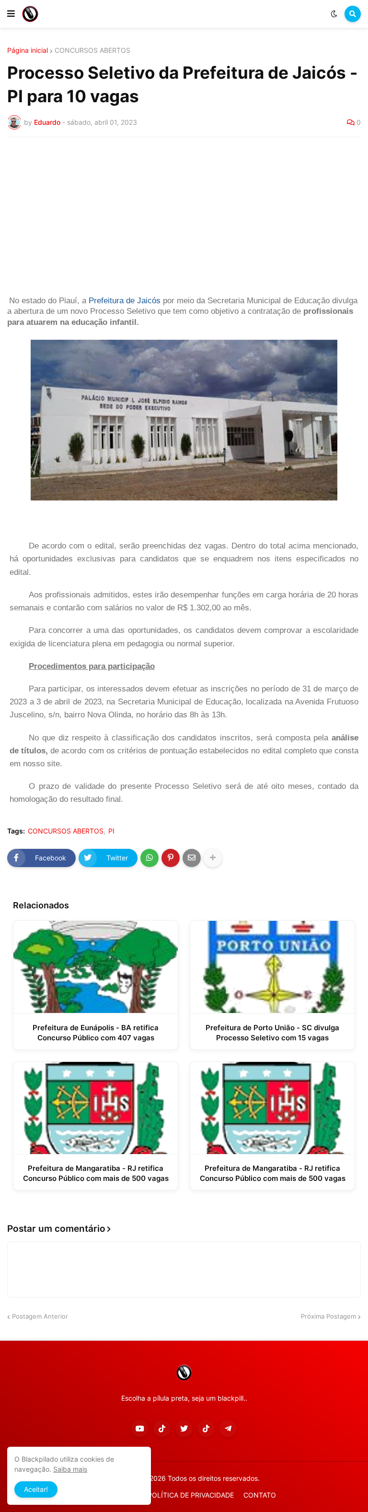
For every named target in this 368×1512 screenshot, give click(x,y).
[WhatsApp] (149, 858)
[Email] (192, 858)
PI (111, 831)
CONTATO (259, 1495)
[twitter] (184, 1428)
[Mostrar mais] (213, 858)
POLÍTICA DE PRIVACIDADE (191, 1495)
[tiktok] (162, 1428)
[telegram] (228, 1428)
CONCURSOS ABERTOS (92, 50)
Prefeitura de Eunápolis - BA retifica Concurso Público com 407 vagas (96, 1032)
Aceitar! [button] (36, 1489)
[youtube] (140, 1428)
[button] (11, 14)
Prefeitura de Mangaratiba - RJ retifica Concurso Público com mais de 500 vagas (96, 1173)
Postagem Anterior (40, 1316)
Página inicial (27, 50)
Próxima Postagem (328, 1316)
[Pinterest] (170, 858)
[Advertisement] (184, 216)
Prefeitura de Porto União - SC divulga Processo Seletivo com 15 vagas (272, 1032)
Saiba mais (70, 1469)
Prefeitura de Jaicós (125, 300)
